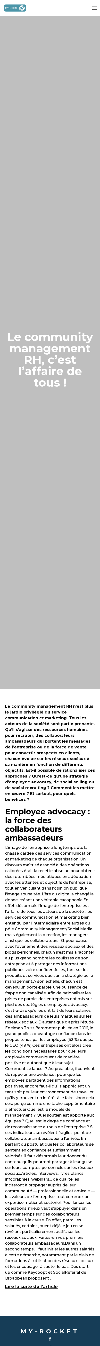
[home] (15, 8)
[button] (92, 8)
